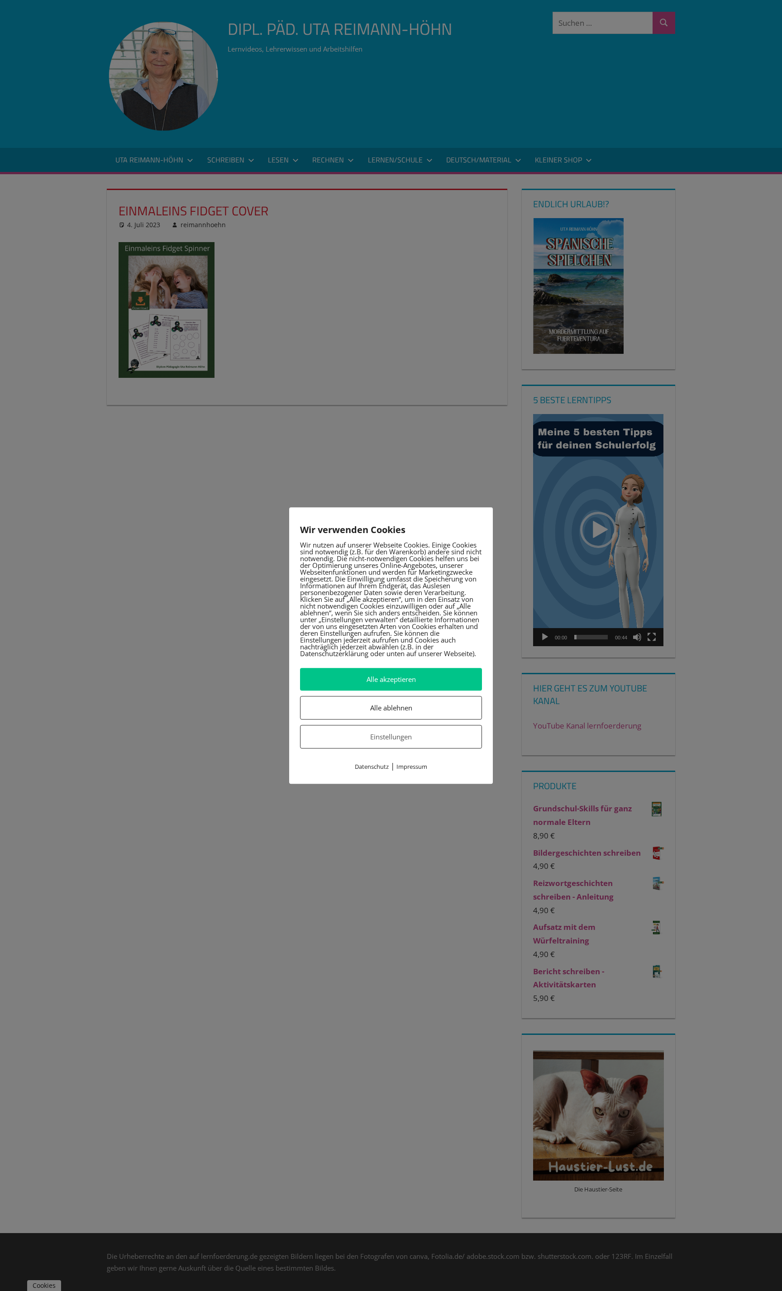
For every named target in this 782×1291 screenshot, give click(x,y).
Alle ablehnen (391, 707)
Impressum (411, 767)
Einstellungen (391, 736)
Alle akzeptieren (391, 679)
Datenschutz (372, 767)
